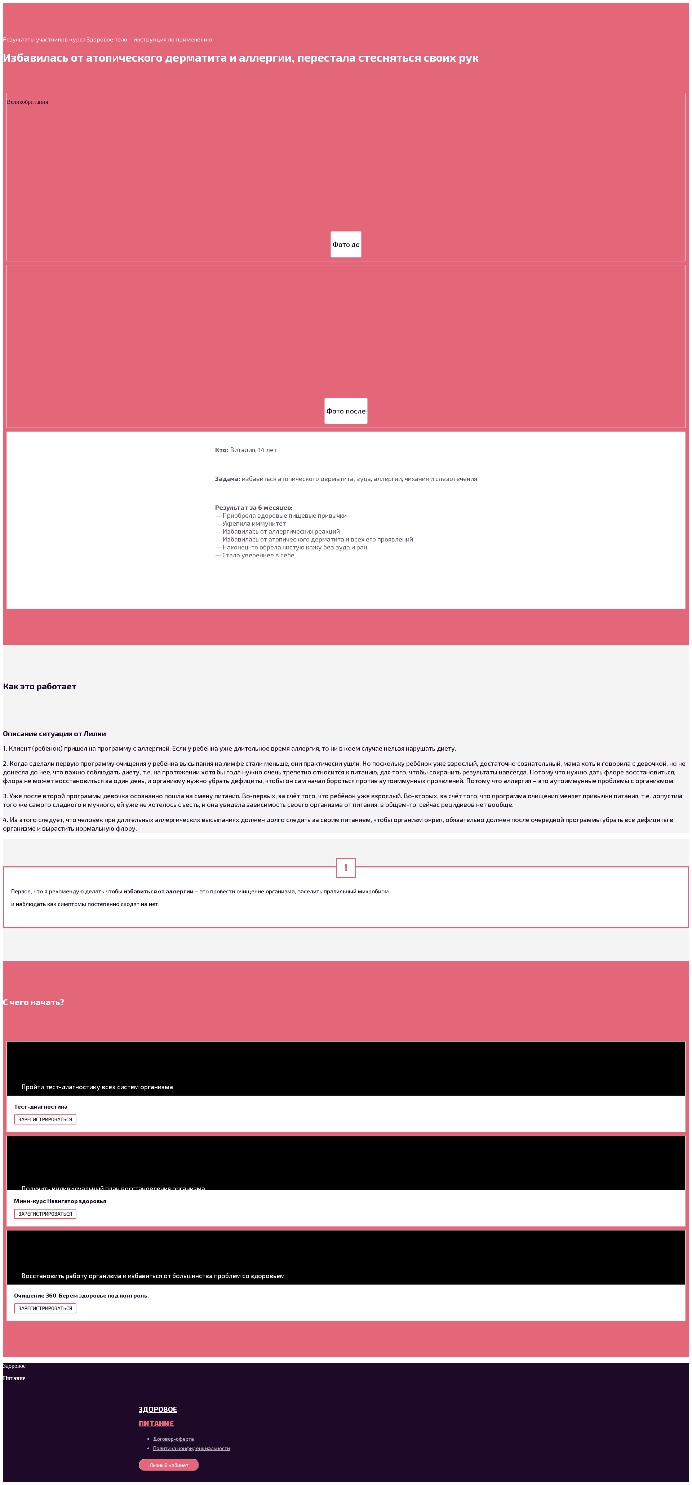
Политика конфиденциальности (191, 1448)
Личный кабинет (169, 1465)
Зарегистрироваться (45, 1119)
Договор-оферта (173, 1439)
